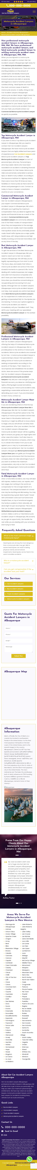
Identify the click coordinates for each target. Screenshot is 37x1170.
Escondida (9, 1013)
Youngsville (26, 1059)
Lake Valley (26, 932)
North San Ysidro (28, 980)
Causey (8, 968)
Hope (7, 1049)
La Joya (8, 1059)
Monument (26, 965)
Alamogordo (10, 924)
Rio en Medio (26, 1009)
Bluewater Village (12, 948)
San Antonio (26, 1025)
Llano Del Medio (28, 939)
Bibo (7, 946)
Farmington (10, 1020)
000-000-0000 (14, 1127)
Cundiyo (8, 996)
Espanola (9, 1018)
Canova (8, 958)
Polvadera (26, 999)
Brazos (8, 951)
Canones (9, 956)
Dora (7, 1004)
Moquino (25, 968)
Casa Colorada (11, 965)
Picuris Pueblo (27, 989)
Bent (7, 943)
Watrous (25, 1047)
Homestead (10, 1047)
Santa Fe (25, 1028)
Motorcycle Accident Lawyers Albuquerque (15, 35)
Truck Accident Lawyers (16, 594)
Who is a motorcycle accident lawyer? (16, 561)
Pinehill (24, 994)
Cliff (7, 980)
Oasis (24, 982)
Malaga (25, 956)
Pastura (25, 987)
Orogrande (26, 984)
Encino (8, 1009)
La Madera (9, 1061)
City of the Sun (11, 977)
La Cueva (9, 1057)
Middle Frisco (27, 963)
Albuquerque (10, 927)
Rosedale (25, 1016)
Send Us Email (11, 1131)
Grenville (9, 1040)
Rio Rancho (26, 1011)
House (8, 1052)
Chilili (7, 975)
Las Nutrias (26, 936)
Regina (24, 1006)
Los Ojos (25, 946)
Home (3, 32)
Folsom (8, 1030)
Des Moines (10, 1001)
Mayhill (24, 958)
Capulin (8, 960)
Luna (24, 953)
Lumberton (26, 951)
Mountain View (27, 972)
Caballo (8, 953)
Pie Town (25, 992)
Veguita (25, 1042)
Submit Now (18, 656)
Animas (8, 929)
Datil (7, 999)
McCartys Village (28, 960)
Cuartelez (9, 994)
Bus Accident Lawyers (15, 589)
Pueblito (25, 1001)
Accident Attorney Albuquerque (17, 32)
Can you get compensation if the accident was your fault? (17, 570)
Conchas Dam (11, 987)
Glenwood (9, 1035)
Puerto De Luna (27, 1004)
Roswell (25, 1018)
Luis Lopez (25, 948)
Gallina (8, 1032)
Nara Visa (25, 975)
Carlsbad (9, 963)
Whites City (26, 1052)
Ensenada (9, 1011)
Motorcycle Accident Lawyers (18, 599)
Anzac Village (10, 934)
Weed (24, 1049)
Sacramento (26, 1020)
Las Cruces (26, 934)
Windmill (25, 1054)
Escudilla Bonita (11, 1016)
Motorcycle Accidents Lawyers (14, 1116)
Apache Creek (11, 936)
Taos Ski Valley (27, 1040)
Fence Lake (10, 1025)
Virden (24, 1045)
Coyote (8, 992)
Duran (8, 1006)
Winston (25, 1057)
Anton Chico (10, 932)
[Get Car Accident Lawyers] (10, 11)
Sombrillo (25, 1030)
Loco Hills (25, 941)
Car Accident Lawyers (23, 154)
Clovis (8, 982)
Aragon (8, 939)
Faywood (9, 1023)
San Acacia (26, 1023)
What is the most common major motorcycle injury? (17, 537)
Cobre (8, 984)
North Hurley (26, 977)
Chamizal (9, 970)
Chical (8, 972)
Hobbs (8, 1045)
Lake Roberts (27, 924)
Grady (8, 1037)
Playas (24, 996)
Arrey (8, 941)
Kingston (9, 1054)
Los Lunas (25, 943)
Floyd (7, 1028)
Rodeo (24, 1013)
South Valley (26, 1037)
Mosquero (26, 970)
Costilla (8, 989)
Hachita (8, 1042)
